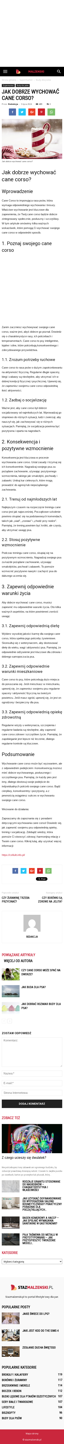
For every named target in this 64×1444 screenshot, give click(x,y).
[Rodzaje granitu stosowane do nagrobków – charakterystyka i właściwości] (11, 1186)
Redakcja (13, 104)
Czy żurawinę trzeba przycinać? (16, 899)
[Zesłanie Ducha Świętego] (11, 1351)
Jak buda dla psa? (33, 987)
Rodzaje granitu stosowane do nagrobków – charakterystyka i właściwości (41, 1186)
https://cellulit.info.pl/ (13, 854)
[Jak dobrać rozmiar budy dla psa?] (11, 1008)
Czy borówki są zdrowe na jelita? (50, 899)
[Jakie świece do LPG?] (11, 1318)
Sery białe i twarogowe (17, 1402)
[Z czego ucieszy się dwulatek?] (32, 1138)
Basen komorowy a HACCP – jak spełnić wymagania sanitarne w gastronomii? (40, 1220)
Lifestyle (8, 1407)
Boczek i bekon (11, 1391)
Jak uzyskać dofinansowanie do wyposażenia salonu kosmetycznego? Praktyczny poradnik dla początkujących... (42, 1204)
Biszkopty (8, 1412)
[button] (59, 71)
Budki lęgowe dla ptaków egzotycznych (29, 1396)
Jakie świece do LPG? (35, 1313)
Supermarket (8, 85)
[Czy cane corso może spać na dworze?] (11, 974)
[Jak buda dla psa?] (11, 991)
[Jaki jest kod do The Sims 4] (11, 1335)
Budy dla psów (23, 85)
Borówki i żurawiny (14, 1380)
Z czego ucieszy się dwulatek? (24, 1157)
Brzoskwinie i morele (16, 1385)
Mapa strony (32, 1433)
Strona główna (9, 79)
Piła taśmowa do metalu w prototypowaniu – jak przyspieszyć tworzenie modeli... (40, 1239)
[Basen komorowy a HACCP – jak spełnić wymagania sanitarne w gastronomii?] (11, 1222)
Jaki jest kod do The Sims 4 (40, 1330)
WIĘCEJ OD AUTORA (18, 961)
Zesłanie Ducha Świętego (39, 1347)
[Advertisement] (32, 33)
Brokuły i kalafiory (15, 1374)
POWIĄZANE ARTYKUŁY (18, 955)
